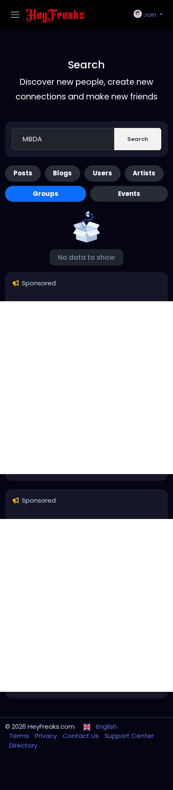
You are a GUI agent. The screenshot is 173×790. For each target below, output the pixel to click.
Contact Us (81, 735)
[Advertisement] (86, 387)
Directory (23, 745)
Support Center (129, 735)
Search (137, 139)
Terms (20, 735)
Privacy (46, 735)
